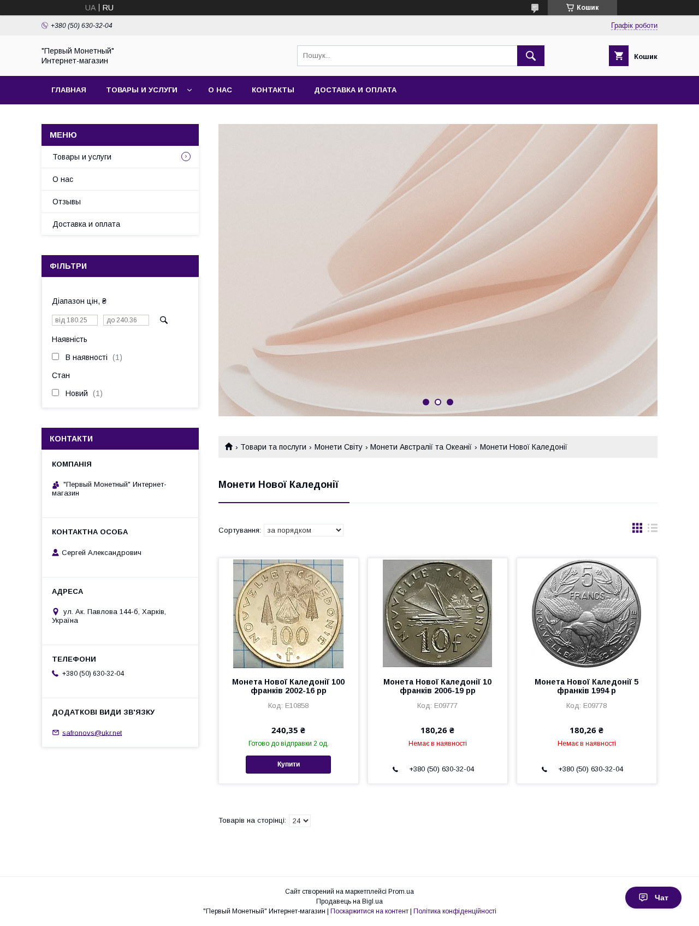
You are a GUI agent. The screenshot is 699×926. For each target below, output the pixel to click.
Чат (661, 897)
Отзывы (66, 201)
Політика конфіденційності (454, 911)
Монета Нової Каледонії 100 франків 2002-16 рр (288, 686)
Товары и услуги (141, 90)
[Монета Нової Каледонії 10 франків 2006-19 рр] (437, 613)
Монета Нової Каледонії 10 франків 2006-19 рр (437, 686)
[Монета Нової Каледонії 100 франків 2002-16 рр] (288, 613)
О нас (220, 90)
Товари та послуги (273, 447)
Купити (288, 764)
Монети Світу (339, 447)
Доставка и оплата (355, 90)
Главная (68, 90)
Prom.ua (401, 891)
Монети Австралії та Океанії (421, 447)
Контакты (273, 90)
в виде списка (652, 530)
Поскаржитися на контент (369, 911)
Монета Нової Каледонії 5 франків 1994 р (586, 686)
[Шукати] (530, 55)
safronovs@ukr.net (92, 732)
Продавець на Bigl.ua (349, 901)
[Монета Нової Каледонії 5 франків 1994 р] (586, 613)
